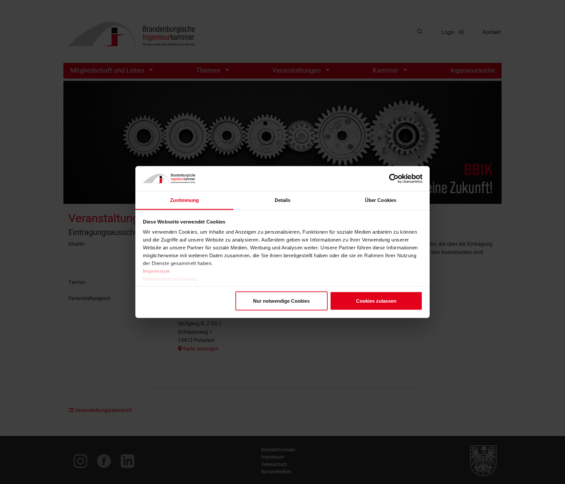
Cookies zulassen (376, 300)
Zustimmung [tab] (184, 200)
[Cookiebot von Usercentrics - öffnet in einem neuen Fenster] (393, 179)
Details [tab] (283, 200)
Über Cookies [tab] (380, 200)
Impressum (156, 271)
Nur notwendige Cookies (281, 300)
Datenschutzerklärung (170, 279)
